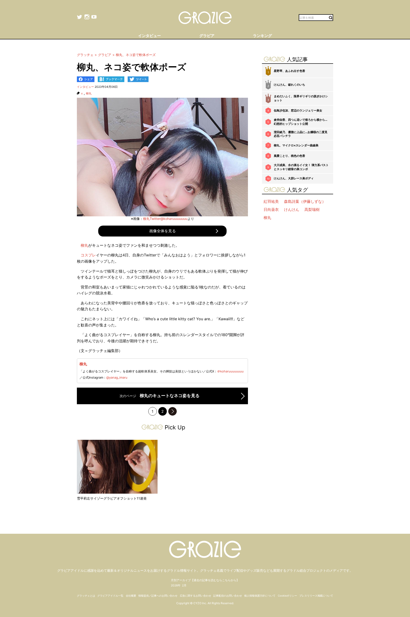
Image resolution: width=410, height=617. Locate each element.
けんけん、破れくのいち (289, 84)
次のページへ (172, 411)
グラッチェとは (86, 595)
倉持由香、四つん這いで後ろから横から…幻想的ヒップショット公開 (300, 121)
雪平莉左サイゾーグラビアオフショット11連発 (112, 498)
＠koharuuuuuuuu (230, 371)
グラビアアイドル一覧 (110, 595)
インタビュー (85, 86)
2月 (184, 585)
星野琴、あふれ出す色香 (289, 71)
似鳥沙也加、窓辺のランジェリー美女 (298, 110)
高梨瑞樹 (312, 209)
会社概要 (131, 595)
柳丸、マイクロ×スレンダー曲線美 (296, 145)
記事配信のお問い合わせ (227, 595)
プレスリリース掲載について (316, 595)
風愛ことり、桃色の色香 (289, 156)
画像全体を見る (162, 230)
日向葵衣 (271, 209)
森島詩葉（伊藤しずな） (305, 201)
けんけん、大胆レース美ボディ (294, 178)
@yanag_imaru (116, 377)
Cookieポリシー (287, 595)
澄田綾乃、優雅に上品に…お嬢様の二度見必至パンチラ (300, 134)
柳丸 (89, 93)
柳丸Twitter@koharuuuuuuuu (165, 219)
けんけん (291, 209)
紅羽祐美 (271, 201)
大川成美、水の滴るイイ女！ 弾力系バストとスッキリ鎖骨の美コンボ (301, 167)
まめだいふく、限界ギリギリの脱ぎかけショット (301, 98)
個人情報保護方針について (259, 595)
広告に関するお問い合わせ (195, 595)
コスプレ (88, 255)
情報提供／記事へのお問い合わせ (157, 595)
